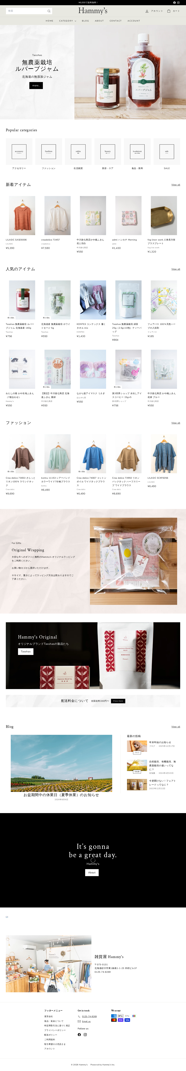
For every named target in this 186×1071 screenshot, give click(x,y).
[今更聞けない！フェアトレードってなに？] (137, 784)
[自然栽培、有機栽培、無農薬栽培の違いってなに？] (137, 765)
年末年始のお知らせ (160, 742)
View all (175, 184)
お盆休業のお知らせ (88, 2)
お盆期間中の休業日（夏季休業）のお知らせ (61, 794)
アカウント (49, 1048)
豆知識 (137, 772)
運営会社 (48, 1016)
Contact (116, 20)
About (99, 20)
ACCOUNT (134, 20)
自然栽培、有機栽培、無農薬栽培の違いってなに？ (162, 765)
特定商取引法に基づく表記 (57, 1025)
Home (49, 20)
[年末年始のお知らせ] (137, 746)
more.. (36, 85)
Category (66, 20)
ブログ (137, 752)
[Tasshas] (93, 655)
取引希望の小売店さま (55, 1044)
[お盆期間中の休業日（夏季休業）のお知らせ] (61, 763)
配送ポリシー (50, 1035)
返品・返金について (54, 1021)
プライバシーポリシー (55, 1030)
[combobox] (29, 11)
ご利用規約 (49, 1039)
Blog (85, 20)
